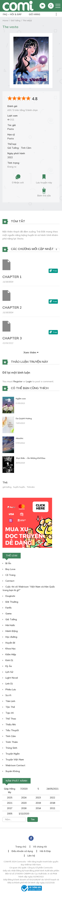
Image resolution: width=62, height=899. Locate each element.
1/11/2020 (24, 813)
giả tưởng (6, 487)
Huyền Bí (10, 642)
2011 (52, 808)
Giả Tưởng (15, 20)
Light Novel (11, 677)
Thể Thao (10, 718)
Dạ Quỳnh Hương (24, 418)
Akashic (19, 438)
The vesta (27, 20)
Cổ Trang (10, 574)
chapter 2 (12, 307)
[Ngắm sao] (8, 404)
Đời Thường (11, 601)
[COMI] (17, 5)
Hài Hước (10, 625)
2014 (38, 808)
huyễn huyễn (19, 487)
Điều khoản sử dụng (22, 851)
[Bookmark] (43, 177)
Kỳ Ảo (8, 666)
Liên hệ (31, 855)
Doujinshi (10, 595)
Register (17, 381)
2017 (9, 808)
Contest (9, 580)
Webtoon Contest (15, 765)
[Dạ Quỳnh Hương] (8, 424)
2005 (9, 813)
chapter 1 (12, 277)
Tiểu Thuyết (12, 730)
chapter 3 (12, 338)
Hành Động (11, 631)
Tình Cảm (26, 147)
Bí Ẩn (8, 563)
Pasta (10, 128)
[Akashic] (8, 444)
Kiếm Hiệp (10, 654)
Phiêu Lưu (10, 689)
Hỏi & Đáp (45, 851)
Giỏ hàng (34, 14)
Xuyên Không (12, 771)
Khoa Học (10, 648)
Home (5, 20)
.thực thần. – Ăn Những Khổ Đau (30, 458)
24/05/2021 (52, 788)
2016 (23, 808)
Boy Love (10, 569)
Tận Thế (10, 706)
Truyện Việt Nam (14, 759)
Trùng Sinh (11, 747)
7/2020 (23, 788)
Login (29, 381)
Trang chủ (20, 846)
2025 (9, 797)
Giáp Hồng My (9, 790)
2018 (52, 802)
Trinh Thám (11, 741)
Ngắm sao (21, 398)
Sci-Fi (8, 695)
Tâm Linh (10, 701)
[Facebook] (31, 838)
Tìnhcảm (31, 487)
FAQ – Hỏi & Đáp (12, 14)
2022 (10, 157)
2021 (9, 802)
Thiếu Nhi (10, 724)
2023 (38, 797)
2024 (23, 797)
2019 (38, 802)
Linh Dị (9, 683)
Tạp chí (9, 712)
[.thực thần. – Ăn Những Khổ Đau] (8, 464)
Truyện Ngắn (12, 753)
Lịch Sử (9, 671)
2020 (23, 802)
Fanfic (8, 607)
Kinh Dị (9, 660)
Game (8, 613)
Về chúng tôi (40, 846)
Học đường (11, 636)
